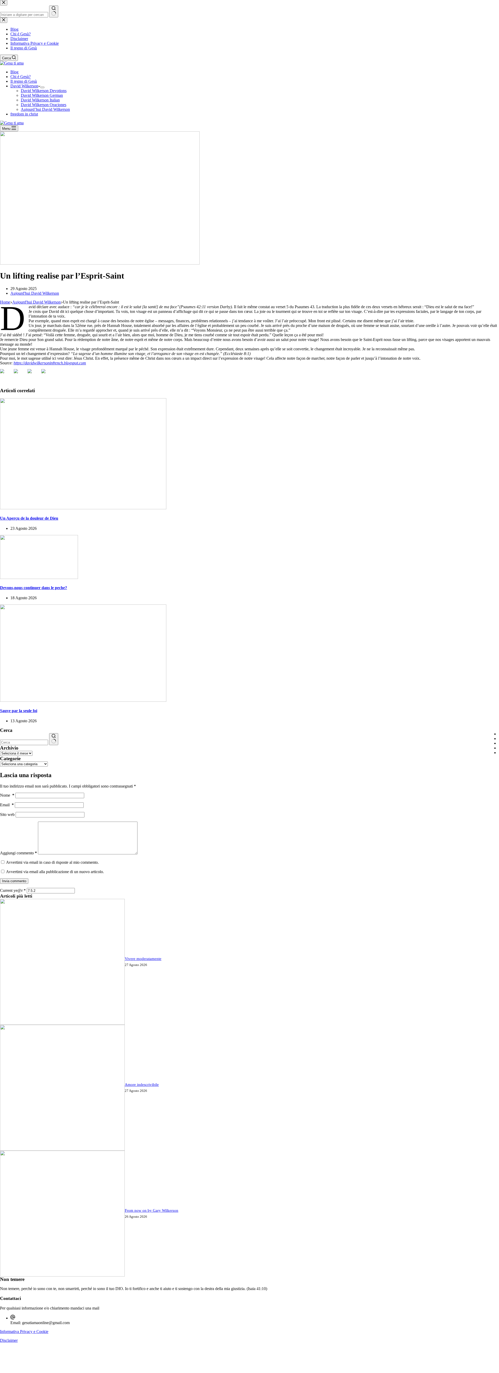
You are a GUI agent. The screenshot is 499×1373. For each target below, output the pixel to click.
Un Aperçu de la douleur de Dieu (29, 518)
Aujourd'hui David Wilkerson (34, 293)
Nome (7, 795)
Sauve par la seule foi (18, 710)
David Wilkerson (24, 86)
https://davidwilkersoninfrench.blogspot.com (50, 363)
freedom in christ (24, 114)
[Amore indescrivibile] (62, 1149)
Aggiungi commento (18, 853)
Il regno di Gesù (23, 81)
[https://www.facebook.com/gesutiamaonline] (6, 375)
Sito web (7, 814)
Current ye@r (13, 890)
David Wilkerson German (42, 95)
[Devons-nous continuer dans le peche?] (39, 577)
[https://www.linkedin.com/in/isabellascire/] (34, 375)
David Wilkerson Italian (40, 100)
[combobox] (24, 742)
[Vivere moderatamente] (62, 1023)
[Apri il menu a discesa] (42, 87)
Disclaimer (9, 1340)
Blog (14, 72)
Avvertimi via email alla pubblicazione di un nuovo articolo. (55, 871)
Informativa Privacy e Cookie (24, 1331)
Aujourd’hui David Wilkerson (45, 109)
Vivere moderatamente (143, 959)
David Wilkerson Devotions (44, 90)
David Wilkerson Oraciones (43, 104)
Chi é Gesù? (20, 76)
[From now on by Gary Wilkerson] (62, 1275)
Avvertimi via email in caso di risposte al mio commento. (52, 862)
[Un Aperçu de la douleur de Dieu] (83, 508)
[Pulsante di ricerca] (53, 739)
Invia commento (14, 881)
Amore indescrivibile (142, 1084)
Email (7, 805)
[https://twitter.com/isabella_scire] (20, 375)
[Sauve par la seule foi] (83, 700)
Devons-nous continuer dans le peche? (33, 587)
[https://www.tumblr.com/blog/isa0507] (47, 375)
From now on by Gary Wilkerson (151, 1210)
